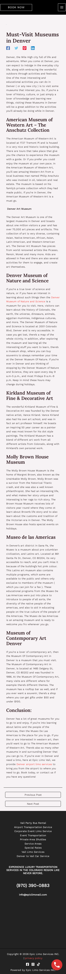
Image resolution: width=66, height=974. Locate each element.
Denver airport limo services (34, 764)
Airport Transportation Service (33, 827)
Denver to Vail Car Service (33, 856)
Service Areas (33, 843)
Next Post (33, 803)
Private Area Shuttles (33, 839)
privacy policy (33, 958)
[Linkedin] (33, 48)
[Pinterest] (24, 48)
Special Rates (33, 847)
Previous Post (33, 794)
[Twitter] (16, 48)
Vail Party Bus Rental (33, 822)
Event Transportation (33, 835)
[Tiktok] (38, 964)
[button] (16, 7)
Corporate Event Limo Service (33, 831)
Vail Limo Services (33, 851)
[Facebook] (8, 48)
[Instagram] (33, 964)
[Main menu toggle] (62, 7)
